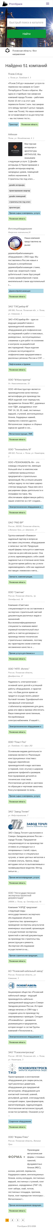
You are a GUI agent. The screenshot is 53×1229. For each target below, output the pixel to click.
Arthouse (12, 134)
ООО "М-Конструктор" (19, 380)
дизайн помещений (17, 196)
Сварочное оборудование (20, 1121)
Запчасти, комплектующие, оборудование (21, 577)
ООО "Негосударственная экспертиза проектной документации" (21, 895)
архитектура (14, 207)
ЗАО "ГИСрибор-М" (18, 306)
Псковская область (22, 51)
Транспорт (13, 124)
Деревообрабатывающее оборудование (19, 291)
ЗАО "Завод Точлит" (18, 811)
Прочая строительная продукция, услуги (23, 956)
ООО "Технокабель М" (19, 449)
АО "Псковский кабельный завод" (25, 971)
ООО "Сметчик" (16, 592)
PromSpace (15, 4)
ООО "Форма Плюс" (18, 1137)
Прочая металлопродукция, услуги (24, 877)
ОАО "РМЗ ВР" (16, 522)
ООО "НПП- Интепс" (19, 669)
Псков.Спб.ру (15, 74)
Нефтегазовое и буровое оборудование (19, 364)
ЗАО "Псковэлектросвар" (21, 1052)
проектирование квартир (19, 191)
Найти (27, 34)
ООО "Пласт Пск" (17, 742)
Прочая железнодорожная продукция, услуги (25, 1205)
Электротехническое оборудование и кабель (25, 507)
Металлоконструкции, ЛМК (20, 434)
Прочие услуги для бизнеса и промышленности (21, 653)
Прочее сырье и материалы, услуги (24, 213)
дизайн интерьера (16, 185)
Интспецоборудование (20, 229)
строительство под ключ (19, 202)
